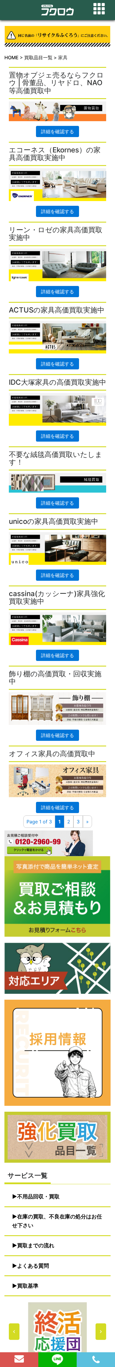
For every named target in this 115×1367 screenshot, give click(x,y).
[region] (57, 1331)
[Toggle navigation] (99, 9)
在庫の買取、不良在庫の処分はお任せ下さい (57, 1220)
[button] (57, 1331)
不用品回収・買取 (38, 1196)
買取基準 (27, 1286)
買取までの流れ (35, 1245)
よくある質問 (33, 1266)
